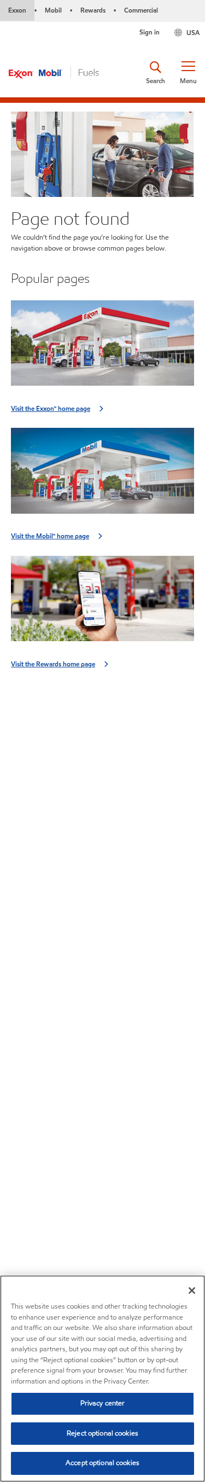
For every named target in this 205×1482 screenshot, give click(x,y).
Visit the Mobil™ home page (50, 536)
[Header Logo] (54, 71)
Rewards (93, 10)
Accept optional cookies (102, 1463)
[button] (188, 72)
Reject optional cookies (102, 1433)
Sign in (149, 32)
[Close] (192, 1290)
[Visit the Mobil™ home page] (102, 474)
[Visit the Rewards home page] (102, 602)
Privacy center (102, 1403)
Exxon (17, 10)
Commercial (141, 10)
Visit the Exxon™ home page (50, 408)
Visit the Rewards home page (53, 664)
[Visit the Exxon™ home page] (102, 346)
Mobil (53, 10)
